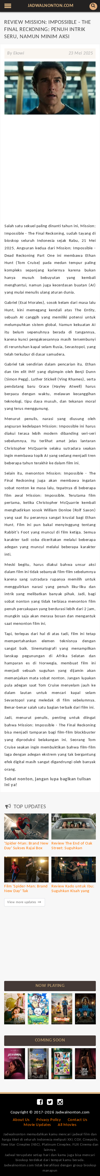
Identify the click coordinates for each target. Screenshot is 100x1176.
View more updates (22, 902)
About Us (21, 1120)
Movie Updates (37, 1125)
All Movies (67, 1125)
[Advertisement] (50, 148)
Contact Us (78, 1120)
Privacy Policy (48, 1120)
